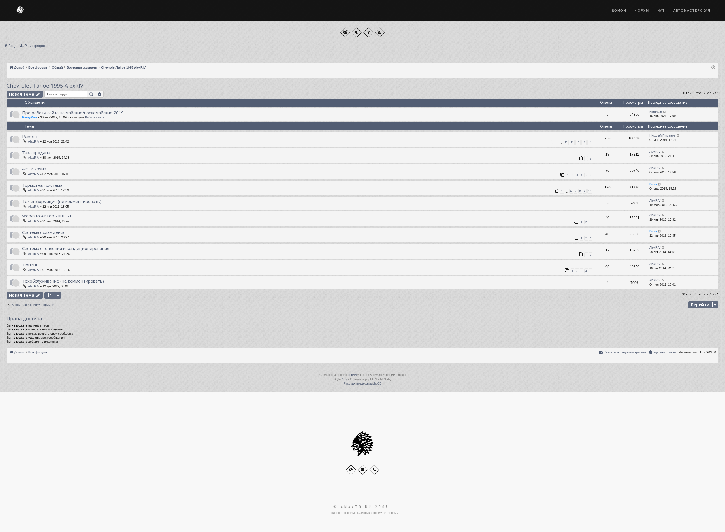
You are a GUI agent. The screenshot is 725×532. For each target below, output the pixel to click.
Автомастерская (692, 10)
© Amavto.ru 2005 (361, 507)
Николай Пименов (662, 135)
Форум (642, 10)
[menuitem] (662, 352)
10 (566, 142)
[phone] (374, 469)
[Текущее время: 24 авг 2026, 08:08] (713, 67)
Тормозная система (42, 185)
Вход (12, 46)
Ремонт (30, 136)
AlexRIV (33, 141)
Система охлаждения (43, 232)
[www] (351, 469)
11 (572, 142)
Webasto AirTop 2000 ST (47, 216)
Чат (661, 10)
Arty (344, 379)
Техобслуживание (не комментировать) (63, 281)
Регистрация (35, 46)
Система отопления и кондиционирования (65, 248)
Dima (653, 184)
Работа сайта (94, 117)
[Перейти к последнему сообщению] (664, 112)
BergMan (655, 111)
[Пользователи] (345, 32)
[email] (362, 469)
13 (584, 142)
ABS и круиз (34, 168)
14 (589, 142)
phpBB (352, 374)
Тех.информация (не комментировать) (61, 201)
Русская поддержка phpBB (362, 383)
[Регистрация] (379, 32)
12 (578, 142)
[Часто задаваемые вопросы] (368, 32)
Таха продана (36, 152)
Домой (619, 10)
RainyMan (29, 117)
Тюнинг (30, 265)
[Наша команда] (356, 32)
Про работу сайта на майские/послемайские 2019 (73, 112)
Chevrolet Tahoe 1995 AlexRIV (45, 85)
